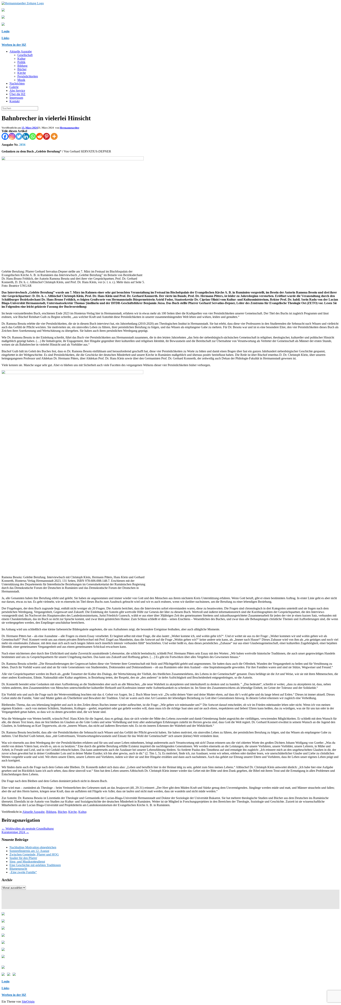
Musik (21, 80)
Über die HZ (17, 94)
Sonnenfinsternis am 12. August (29, 851)
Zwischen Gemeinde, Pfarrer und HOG (34, 854)
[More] (54, 136)
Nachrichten (17, 83)
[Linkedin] (25, 136)
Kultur (21, 58)
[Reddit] (39, 136)
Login (5, 31)
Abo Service (17, 90)
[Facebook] (5, 136)
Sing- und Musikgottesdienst (27, 861)
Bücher (21, 69)
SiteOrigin (28, 1001)
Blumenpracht (18, 868)
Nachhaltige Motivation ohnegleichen (32, 847)
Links (5, 38)
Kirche (21, 72)
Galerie (14, 87)
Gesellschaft (25, 55)
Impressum (16, 97)
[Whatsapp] (32, 136)
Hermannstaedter (69, 127)
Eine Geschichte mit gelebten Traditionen (35, 865)
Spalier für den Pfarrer (23, 858)
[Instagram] (11, 136)
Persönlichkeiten (27, 76)
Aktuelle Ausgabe (20, 51)
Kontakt (14, 101)
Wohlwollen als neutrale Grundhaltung (28, 828)
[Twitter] (18, 136)
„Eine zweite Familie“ (23, 872)
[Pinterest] (46, 136)
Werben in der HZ (14, 44)
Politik (21, 62)
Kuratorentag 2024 (15, 832)
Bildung (22, 65)
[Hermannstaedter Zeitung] (23, 3)
